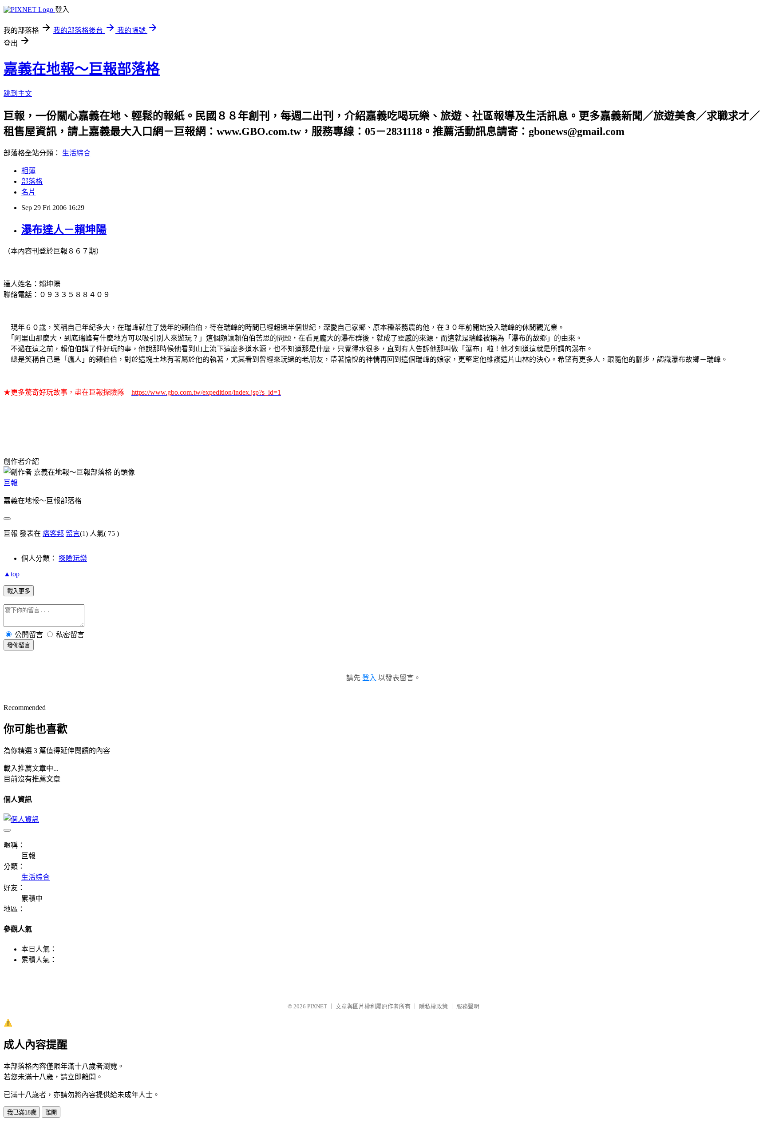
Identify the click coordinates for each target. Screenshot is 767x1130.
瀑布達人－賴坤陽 (64, 229)
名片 (28, 192)
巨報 (11, 483)
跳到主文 (18, 93)
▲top (12, 574)
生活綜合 (76, 153)
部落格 (32, 181)
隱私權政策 (433, 1006)
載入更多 (18, 591)
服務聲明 (467, 1006)
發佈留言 (18, 645)
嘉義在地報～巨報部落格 (82, 69)
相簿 (28, 170)
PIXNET (317, 1006)
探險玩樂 (73, 558)
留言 (73, 533)
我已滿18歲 (21, 1112)
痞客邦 (53, 533)
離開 (51, 1112)
